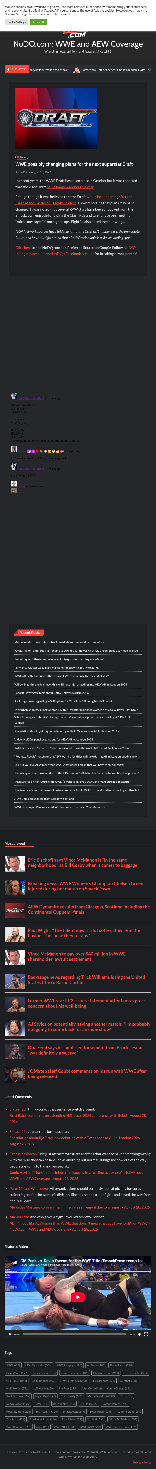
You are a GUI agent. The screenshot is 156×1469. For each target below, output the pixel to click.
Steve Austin (101, 1411)
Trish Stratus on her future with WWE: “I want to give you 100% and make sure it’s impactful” (72, 781)
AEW (13, 1365)
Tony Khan (72, 1419)
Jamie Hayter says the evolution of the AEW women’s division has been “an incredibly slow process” (76, 773)
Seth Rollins (47, 1411)
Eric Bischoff (103, 1380)
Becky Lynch (121, 1365)
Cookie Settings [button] (17, 22)
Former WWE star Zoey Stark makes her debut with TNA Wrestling (99, 69)
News (23, 156)
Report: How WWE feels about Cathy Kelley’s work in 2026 (51, 692)
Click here (23, 247)
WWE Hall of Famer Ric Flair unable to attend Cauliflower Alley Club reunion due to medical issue (76, 650)
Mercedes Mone (101, 1396)
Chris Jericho (136, 1373)
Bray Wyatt (17, 1373)
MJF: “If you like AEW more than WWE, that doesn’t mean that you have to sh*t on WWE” (70, 764)
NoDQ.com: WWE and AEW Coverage (78, 44)
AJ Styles (96, 1365)
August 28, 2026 (22, 1144)
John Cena (91, 1388)
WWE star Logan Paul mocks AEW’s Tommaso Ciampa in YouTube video (59, 807)
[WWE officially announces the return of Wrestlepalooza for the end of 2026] (148, 69)
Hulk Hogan (17, 1388)
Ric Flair (89, 1404)
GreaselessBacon (23, 1154)
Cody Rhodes (43, 1380)
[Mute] (140, 1334)
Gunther (129, 1380)
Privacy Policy (142, 1462)
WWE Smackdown (121, 1427)
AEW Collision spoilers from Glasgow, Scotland (44, 798)
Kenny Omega (119, 1388)
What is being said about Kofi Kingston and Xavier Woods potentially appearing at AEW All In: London (73, 720)
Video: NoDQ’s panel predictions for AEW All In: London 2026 (53, 739)
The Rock (15, 1419)
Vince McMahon (123, 1419)
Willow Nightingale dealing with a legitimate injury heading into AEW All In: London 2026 (70, 684)
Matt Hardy (71, 1396)
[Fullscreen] (146, 1334)
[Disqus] (78, 442)
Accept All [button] (38, 22)
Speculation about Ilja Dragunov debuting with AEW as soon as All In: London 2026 (66, 731)
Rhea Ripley (64, 1404)
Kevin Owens (18, 1396)
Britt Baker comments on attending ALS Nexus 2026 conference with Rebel (68, 1115)
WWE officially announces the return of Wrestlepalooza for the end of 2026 (61, 676)
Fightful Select (64, 203)
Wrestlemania (18, 1427)
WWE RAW (90, 1427)
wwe (42, 1427)
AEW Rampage (69, 1365)
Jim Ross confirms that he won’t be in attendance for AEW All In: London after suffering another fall (76, 790)
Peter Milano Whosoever (29, 1188)
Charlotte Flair (106, 1373)
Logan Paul (45, 1396)
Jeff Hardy (43, 1388)
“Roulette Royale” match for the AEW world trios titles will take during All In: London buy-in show (75, 756)
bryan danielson (74, 1373)
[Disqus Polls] (78, 334)
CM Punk (16, 1380)
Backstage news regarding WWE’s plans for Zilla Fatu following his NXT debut (63, 701)
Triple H (95, 1419)
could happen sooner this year (70, 187)
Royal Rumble (18, 1411)
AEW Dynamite (38, 1365)
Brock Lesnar (44, 1373)
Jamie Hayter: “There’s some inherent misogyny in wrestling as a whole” (59, 659)
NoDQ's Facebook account (73, 253)
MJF (126, 1396)
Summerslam (129, 1411)
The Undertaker (43, 1419)
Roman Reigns (114, 1404)
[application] (78, 1297)
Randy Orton (18, 1404)
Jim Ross (67, 1388)
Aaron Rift (21, 172)
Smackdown (74, 1411)
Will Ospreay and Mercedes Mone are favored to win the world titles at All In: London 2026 (71, 748)
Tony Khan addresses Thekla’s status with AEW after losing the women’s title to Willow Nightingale (76, 709)
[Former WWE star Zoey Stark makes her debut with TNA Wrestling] (53, 69)
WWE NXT (64, 1427)
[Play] (10, 1334)
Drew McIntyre (73, 1380)
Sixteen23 (18, 1109)
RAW (41, 1404)
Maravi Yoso (19, 1217)
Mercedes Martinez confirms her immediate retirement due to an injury (59, 642)
